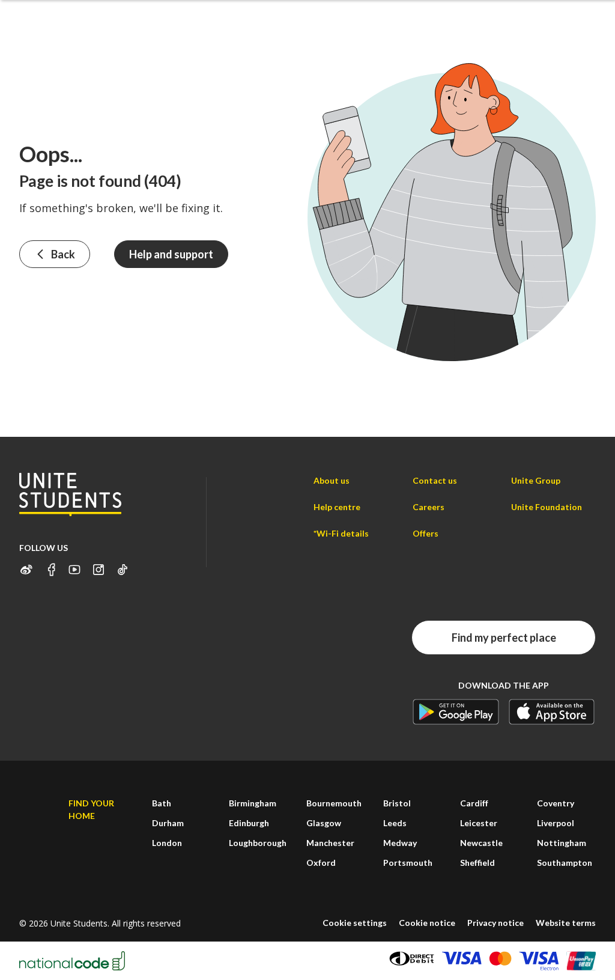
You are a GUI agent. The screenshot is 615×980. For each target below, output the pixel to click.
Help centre (337, 507)
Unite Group (535, 480)
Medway (400, 843)
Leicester (478, 823)
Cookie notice (427, 923)
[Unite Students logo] (70, 494)
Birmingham (252, 803)
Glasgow (323, 823)
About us (332, 480)
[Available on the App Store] (551, 712)
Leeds (395, 823)
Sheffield (477, 862)
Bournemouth (334, 803)
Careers (428, 507)
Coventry (555, 803)
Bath (161, 803)
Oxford (321, 862)
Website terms (566, 923)
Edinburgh (249, 823)
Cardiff (474, 803)
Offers (425, 533)
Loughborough (257, 843)
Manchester (330, 843)
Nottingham (561, 843)
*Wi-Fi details (341, 533)
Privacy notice (495, 923)
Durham (168, 823)
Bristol (397, 803)
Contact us (435, 480)
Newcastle (481, 843)
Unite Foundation (546, 507)
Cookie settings (355, 923)
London (167, 843)
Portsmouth (407, 862)
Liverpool (555, 823)
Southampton (564, 862)
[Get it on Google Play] (455, 712)
